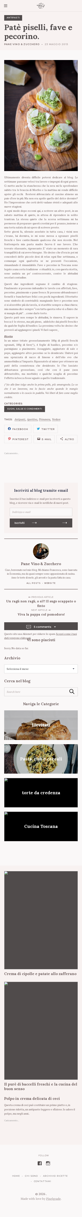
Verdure (56, 419)
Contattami (42, 1181)
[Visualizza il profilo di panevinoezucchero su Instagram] (48, 1163)
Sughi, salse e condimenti (24, 409)
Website (50, 583)
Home (16, 1176)
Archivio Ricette (55, 1176)
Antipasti (13, 17)
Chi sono (31, 1176)
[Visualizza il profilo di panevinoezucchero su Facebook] (39, 1163)
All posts (34, 583)
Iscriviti (19, 523)
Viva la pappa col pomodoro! (41, 614)
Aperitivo (32, 419)
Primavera (44, 419)
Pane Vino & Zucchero (22, 44)
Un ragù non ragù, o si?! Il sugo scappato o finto (41, 603)
